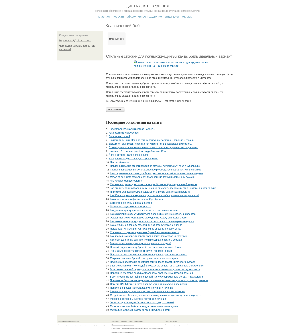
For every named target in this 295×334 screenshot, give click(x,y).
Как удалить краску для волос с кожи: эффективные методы (144, 210)
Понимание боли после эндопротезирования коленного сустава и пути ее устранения (159, 280)
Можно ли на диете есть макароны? (130, 206)
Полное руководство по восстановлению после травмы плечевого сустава (152, 262)
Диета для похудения (147, 5)
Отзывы (187, 16)
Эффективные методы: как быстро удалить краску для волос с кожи (148, 217)
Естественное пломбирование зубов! (131, 202)
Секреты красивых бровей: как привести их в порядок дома (144, 258)
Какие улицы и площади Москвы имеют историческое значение (146, 225)
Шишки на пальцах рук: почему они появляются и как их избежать (147, 291)
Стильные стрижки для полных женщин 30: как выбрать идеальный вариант (169, 56)
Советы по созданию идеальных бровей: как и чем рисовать (144, 232)
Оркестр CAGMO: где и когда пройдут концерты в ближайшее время (148, 284)
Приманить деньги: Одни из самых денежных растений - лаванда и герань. (151, 140)
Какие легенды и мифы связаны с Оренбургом (136, 199)
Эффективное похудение (144, 16)
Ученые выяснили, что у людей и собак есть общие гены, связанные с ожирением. (157, 265)
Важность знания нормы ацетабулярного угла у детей (140, 243)
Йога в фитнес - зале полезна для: (128, 154)
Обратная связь (171, 321)
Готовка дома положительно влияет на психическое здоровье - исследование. (153, 147)
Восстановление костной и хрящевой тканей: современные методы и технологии (156, 276)
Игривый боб (116, 38)
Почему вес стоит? (119, 136)
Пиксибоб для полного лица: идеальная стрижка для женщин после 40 (150, 191)
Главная (104, 16)
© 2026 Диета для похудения (68, 321)
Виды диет (172, 16)
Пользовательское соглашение (131, 321)
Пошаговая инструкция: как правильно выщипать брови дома (145, 228)
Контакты (115, 321)
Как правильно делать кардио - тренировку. (133, 158)
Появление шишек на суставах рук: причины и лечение (141, 287)
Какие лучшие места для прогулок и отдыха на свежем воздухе (146, 239)
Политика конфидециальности (123, 325)
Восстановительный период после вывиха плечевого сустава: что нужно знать (155, 269)
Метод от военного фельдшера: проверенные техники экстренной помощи (152, 177)
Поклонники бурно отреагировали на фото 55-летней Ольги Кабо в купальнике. (155, 166)
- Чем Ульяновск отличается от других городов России (141, 250)
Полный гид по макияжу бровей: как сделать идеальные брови (145, 247)
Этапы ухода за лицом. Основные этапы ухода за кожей (142, 302)
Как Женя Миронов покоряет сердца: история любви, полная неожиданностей (154, 195)
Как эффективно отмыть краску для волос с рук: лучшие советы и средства (153, 214)
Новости (118, 16)
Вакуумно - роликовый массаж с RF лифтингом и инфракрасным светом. (150, 143)
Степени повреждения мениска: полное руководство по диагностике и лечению (155, 169)
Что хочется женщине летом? (127, 180)
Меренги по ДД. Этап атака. (75, 40)
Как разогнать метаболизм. (124, 132)
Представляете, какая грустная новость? (132, 129)
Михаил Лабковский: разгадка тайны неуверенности (140, 310)
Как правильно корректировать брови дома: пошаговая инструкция (148, 236)
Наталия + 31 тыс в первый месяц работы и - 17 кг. (138, 151)
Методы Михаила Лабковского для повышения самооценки (144, 306)
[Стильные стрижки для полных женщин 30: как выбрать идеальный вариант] (172, 64)
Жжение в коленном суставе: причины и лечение (138, 298)
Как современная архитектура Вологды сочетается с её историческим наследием (156, 173)
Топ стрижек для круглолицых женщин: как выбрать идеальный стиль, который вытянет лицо (163, 188)
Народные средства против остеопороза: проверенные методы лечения (151, 273)
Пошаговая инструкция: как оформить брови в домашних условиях (148, 254)
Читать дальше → (115, 109)
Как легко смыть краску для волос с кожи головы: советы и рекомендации (152, 221)
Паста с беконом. (120, 162)
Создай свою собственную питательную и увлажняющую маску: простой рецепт (155, 295)
